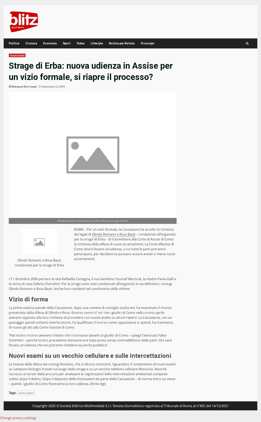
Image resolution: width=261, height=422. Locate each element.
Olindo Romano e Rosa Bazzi (113, 234)
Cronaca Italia (17, 55)
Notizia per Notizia (122, 43)
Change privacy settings (18, 418)
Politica (14, 43)
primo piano (26, 393)
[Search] (247, 43)
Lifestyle (97, 43)
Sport (67, 43)
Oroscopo (147, 43)
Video (81, 43)
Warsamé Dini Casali (24, 86)
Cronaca (31, 43)
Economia (50, 43)
